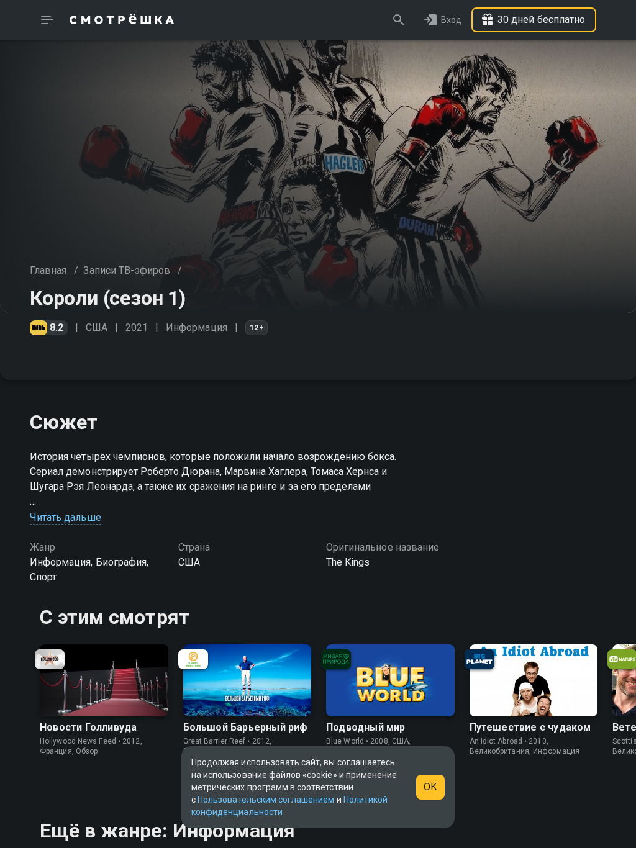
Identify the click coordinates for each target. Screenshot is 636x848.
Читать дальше (65, 517)
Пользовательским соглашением (266, 800)
